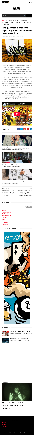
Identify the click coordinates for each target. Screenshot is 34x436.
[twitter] (29, 2)
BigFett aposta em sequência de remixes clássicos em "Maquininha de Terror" (21, 333)
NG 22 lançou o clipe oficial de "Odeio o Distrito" (13, 405)
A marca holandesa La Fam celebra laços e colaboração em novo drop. (15, 182)
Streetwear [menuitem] (5, 221)
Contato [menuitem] (4, 217)
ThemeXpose (13, 432)
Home (3, 20)
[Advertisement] (17, 363)
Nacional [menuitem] (4, 214)
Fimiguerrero (10, 20)
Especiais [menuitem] (5, 224)
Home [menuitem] (4, 210)
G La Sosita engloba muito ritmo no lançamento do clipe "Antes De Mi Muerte (16, 165)
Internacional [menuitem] (6, 215)
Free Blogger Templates (23, 432)
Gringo (16, 20)
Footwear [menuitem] (5, 223)
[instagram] (31, 2)
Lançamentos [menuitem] (6, 212)
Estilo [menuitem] (3, 219)
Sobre (4, 424)
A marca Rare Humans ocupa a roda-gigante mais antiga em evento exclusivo (15, 148)
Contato (4, 426)
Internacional (23, 20)
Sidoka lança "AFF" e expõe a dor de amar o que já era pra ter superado (20, 339)
